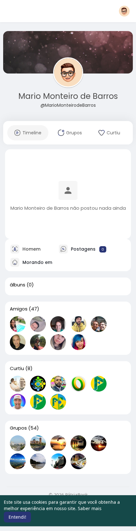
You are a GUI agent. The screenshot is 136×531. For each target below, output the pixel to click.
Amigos (19, 308)
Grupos (18, 428)
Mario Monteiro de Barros (68, 96)
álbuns (17, 284)
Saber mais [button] (90, 508)
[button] (124, 11)
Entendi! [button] (17, 517)
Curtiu (17, 368)
